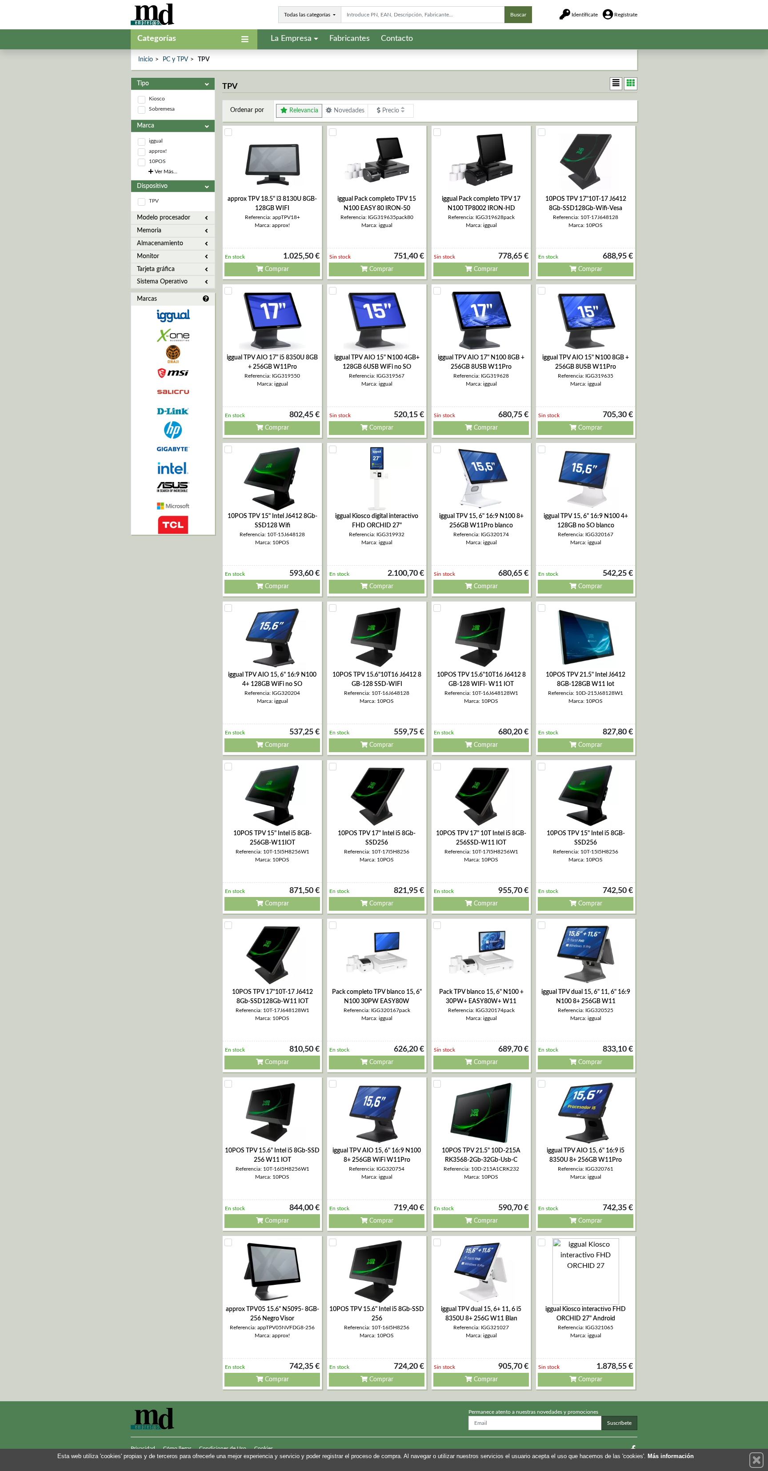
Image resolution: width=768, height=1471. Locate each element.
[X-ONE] (173, 335)
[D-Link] (173, 411)
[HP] (173, 430)
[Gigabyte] (173, 448)
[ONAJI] (173, 354)
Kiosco (157, 98)
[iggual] (173, 316)
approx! (158, 151)
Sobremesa (162, 109)
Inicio (145, 59)
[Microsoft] (173, 506)
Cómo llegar (177, 1448)
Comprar (276, 269)
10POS (157, 161)
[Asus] (173, 487)
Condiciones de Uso (222, 1448)
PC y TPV (175, 59)
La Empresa (291, 39)
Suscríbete (619, 1423)
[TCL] (173, 524)
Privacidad (143, 1448)
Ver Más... (165, 171)
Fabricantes (349, 39)
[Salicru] (173, 392)
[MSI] (173, 373)
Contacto (397, 39)
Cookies (263, 1448)
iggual (156, 141)
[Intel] (173, 468)
